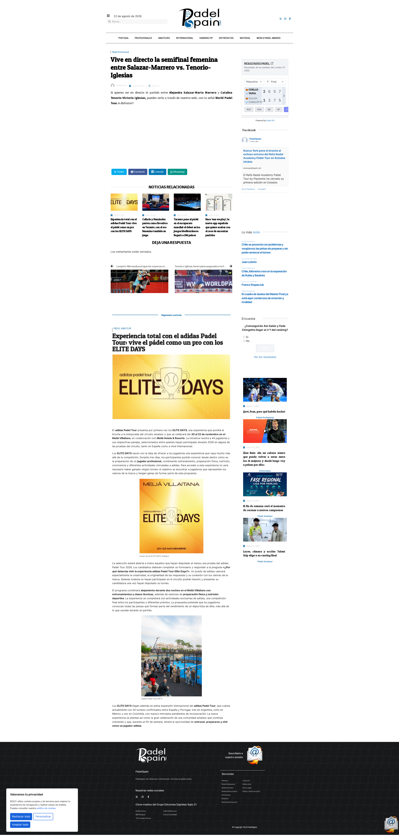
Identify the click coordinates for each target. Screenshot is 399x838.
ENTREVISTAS (226, 38)
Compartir (262, 189)
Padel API (270, 120)
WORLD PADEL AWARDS (269, 38)
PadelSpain (255, 138)
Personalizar (43, 816)
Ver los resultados (265, 357)
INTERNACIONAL (184, 38)
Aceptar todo (20, 824)
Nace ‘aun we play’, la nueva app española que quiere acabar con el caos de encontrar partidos (217, 227)
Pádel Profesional (120, 52)
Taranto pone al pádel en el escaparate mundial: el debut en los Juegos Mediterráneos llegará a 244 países (187, 227)
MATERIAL (245, 38)
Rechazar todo (21, 816)
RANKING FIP (206, 38)
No (248, 340)
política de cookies (46, 808)
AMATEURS (164, 38)
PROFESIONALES (143, 38)
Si (247, 337)
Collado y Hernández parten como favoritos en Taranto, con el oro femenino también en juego (155, 227)
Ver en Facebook (248, 189)
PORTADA (123, 38)
